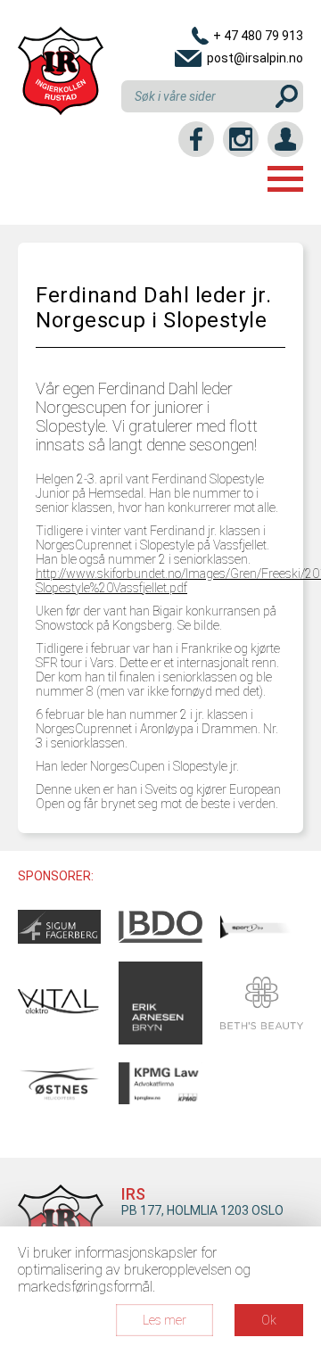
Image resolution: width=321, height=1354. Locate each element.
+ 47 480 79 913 (258, 36)
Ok (268, 1320)
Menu (285, 179)
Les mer (164, 1320)
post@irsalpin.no (255, 58)
